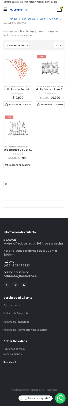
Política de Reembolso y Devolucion (25, 330)
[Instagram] (15, 284)
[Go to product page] (18, 68)
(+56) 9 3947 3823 (16, 265)
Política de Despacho (16, 313)
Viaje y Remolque (29, 147)
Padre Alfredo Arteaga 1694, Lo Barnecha (33, 244)
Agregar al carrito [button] (20, 104)
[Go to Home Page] (4, 19)
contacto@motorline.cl (20, 276)
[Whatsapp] (24, 284)
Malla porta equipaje (12, 86)
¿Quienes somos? (14, 349)
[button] (60, 398)
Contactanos (11, 305)
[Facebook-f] (6, 284)
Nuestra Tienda (12, 354)
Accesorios (27, 86)
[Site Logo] (19, 10)
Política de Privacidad (16, 322)
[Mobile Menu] (5, 9)
